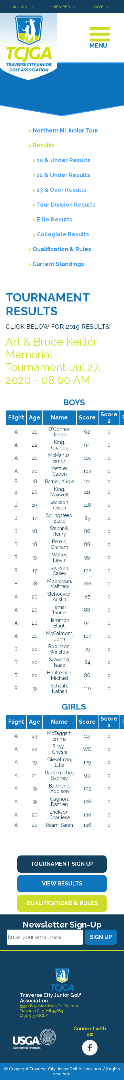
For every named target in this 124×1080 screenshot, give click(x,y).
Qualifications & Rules (62, 903)
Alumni (20, 6)
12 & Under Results (63, 175)
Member (61, 6)
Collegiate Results (63, 234)
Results (43, 145)
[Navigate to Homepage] (62, 980)
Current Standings (58, 264)
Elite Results (54, 219)
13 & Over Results (61, 190)
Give (98, 6)
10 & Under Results (64, 160)
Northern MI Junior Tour (66, 130)
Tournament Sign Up (62, 864)
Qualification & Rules (62, 249)
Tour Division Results (66, 204)
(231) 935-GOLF (34, 1015)
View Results (62, 883)
